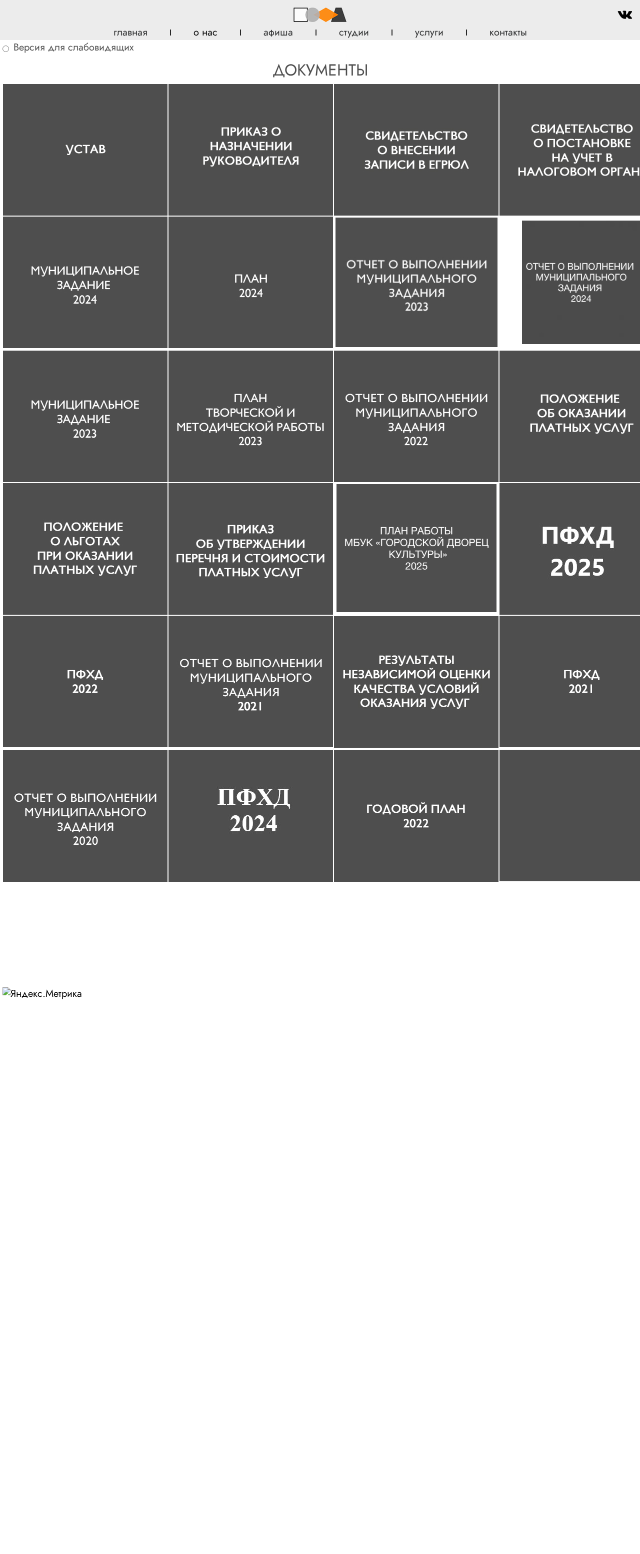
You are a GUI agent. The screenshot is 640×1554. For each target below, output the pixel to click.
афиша (278, 32)
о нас (206, 32)
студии (354, 32)
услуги (429, 32)
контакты (508, 32)
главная (131, 32)
